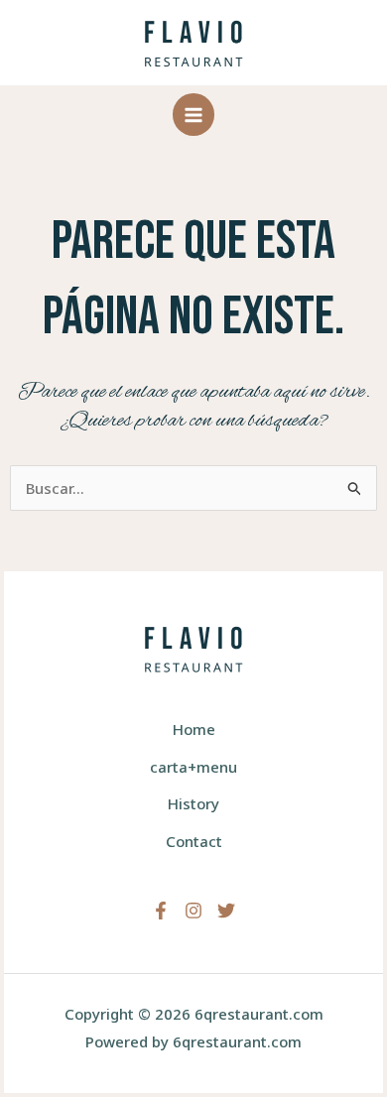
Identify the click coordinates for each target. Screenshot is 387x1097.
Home (194, 729)
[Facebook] (161, 910)
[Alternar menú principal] (194, 114)
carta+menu (193, 767)
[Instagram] (193, 910)
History (193, 803)
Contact (194, 841)
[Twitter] (226, 910)
